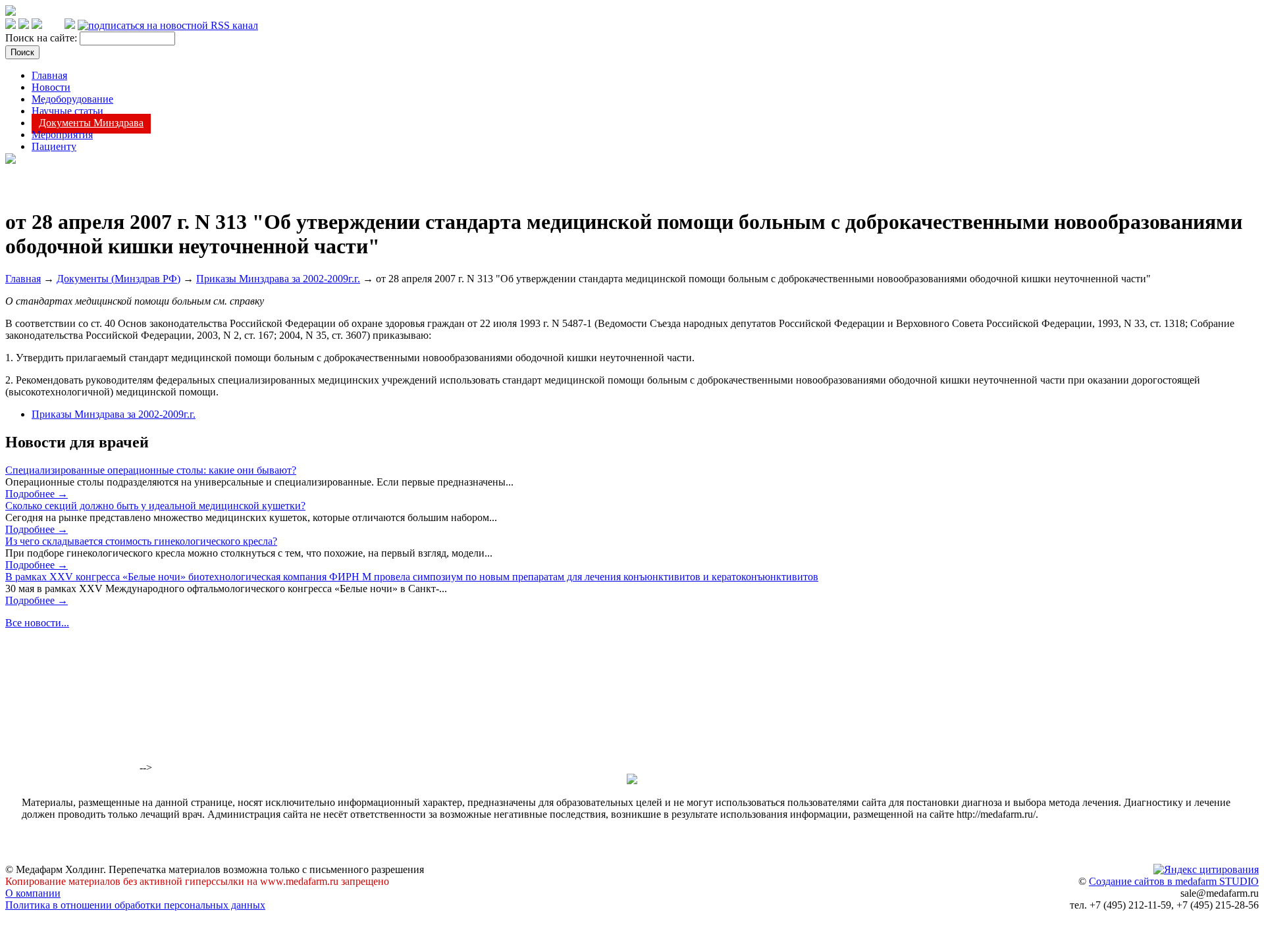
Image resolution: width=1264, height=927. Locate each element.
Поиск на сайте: (42, 37)
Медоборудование (72, 99)
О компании (33, 893)
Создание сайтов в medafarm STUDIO (1174, 881)
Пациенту (54, 146)
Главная (49, 75)
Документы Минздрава (91, 122)
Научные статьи (67, 110)
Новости (51, 87)
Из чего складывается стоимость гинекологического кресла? (141, 541)
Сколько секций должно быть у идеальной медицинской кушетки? (155, 505)
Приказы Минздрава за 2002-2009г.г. (278, 278)
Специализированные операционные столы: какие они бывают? (150, 470)
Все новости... (37, 622)
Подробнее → (36, 493)
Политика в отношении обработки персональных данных (135, 905)
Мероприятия (62, 134)
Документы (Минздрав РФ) (118, 278)
